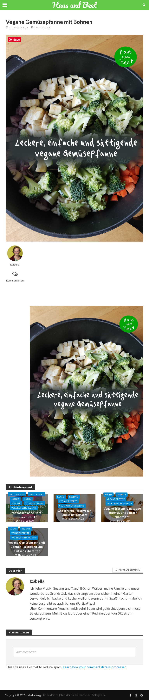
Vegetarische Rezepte (23, 507)
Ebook (15, 498)
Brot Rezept (36, 494)
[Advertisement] (86, 272)
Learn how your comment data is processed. (95, 667)
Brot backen (17, 494)
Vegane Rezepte (34, 503)
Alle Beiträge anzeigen (127, 570)
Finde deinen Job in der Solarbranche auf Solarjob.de (74, 695)
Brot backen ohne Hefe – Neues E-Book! (27, 515)
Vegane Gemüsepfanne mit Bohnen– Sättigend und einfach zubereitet (26, 547)
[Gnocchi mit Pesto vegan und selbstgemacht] (74, 508)
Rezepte (15, 503)
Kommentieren (15, 280)
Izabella (15, 264)
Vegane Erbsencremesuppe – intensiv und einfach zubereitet (122, 513)
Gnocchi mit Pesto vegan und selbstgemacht (74, 512)
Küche (27, 498)
